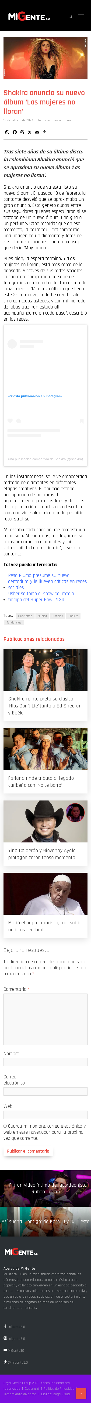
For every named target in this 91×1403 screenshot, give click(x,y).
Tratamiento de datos (20, 1394)
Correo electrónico (14, 1080)
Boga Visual (61, 1394)
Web (8, 1106)
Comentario (17, 989)
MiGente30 (15, 1350)
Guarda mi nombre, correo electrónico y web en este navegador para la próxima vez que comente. (45, 1132)
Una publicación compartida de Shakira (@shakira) (45, 459)
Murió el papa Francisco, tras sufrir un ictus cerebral (44, 926)
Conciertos (25, 616)
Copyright (32, 1388)
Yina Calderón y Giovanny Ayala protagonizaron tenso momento (42, 854)
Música (42, 616)
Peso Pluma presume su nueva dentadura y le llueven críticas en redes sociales (47, 581)
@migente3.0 (17, 1362)
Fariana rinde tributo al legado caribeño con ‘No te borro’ (41, 782)
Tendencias (14, 622)
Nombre (11, 1053)
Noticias (57, 616)
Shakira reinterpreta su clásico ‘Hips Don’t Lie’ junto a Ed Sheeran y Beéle (45, 706)
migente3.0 (16, 1326)
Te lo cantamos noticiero (54, 120)
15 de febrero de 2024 (18, 120)
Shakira (73, 616)
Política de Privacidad (59, 1388)
